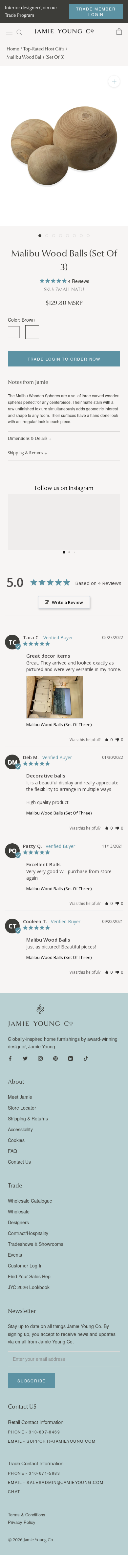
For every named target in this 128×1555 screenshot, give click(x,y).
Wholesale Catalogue (30, 1200)
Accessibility (20, 1129)
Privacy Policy (21, 1522)
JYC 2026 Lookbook (29, 1287)
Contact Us (19, 1161)
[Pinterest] (55, 1057)
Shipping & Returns (25, 453)
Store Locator (22, 1107)
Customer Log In (25, 1265)
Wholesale (19, 1211)
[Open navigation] (9, 31)
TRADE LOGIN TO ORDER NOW (64, 359)
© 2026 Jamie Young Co (30, 1540)
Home (13, 49)
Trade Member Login (96, 11)
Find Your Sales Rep (29, 1276)
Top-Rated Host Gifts (44, 49)
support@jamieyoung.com (61, 1441)
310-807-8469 (44, 1431)
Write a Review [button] (67, 602)
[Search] (19, 32)
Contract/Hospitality (28, 1233)
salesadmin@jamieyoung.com (65, 1482)
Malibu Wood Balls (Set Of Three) (59, 724)
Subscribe (31, 1380)
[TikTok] (85, 1057)
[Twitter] (25, 1057)
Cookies (16, 1140)
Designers (18, 1222)
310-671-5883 (44, 1473)
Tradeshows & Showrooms (35, 1244)
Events (15, 1254)
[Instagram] (40, 1057)
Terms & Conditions (26, 1514)
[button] (108, 739)
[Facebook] (10, 1057)
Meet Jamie (20, 1097)
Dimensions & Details (27, 438)
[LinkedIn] (70, 1057)
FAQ (12, 1151)
